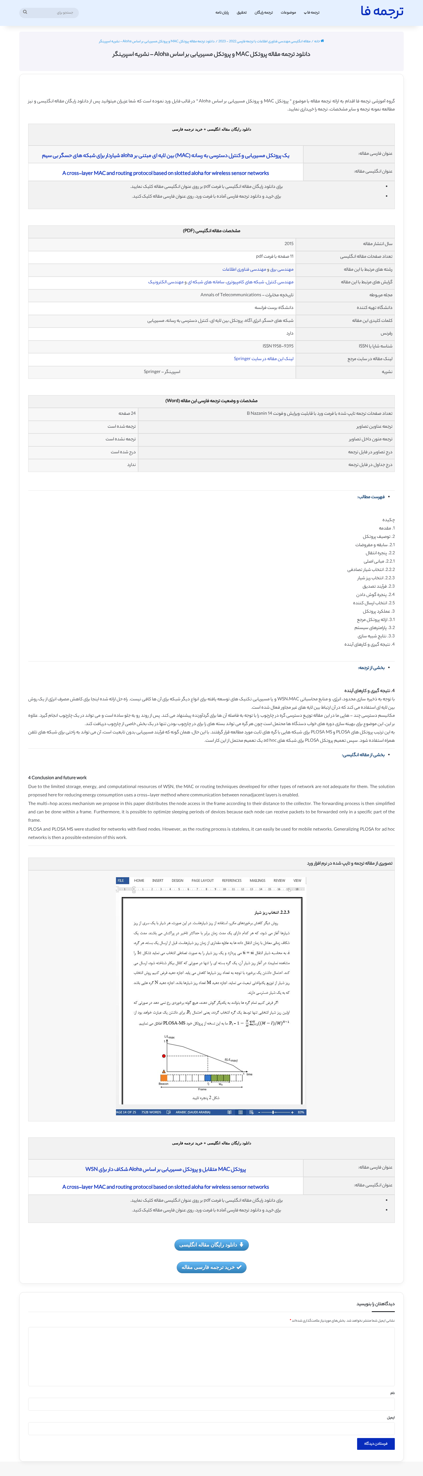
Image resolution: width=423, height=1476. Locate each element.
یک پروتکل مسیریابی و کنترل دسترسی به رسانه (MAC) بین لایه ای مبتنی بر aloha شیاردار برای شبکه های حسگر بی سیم (165, 156)
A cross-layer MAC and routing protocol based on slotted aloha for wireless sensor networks (165, 174)
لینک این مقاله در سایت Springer (264, 359)
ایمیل (391, 1418)
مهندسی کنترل (280, 282)
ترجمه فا (313, 13)
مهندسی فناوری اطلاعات (244, 270)
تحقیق (242, 13)
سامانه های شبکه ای (206, 282)
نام (392, 1393)
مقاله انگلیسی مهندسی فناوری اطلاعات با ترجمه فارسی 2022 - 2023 (264, 42)
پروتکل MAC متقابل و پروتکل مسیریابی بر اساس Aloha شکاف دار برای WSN (165, 1170)
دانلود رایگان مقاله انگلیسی (208, 1244)
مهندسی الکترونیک (166, 282)
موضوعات (288, 13)
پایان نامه (222, 13)
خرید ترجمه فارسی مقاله (208, 1266)
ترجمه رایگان (264, 13)
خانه (317, 42)
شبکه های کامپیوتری (245, 282)
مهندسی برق (282, 270)
